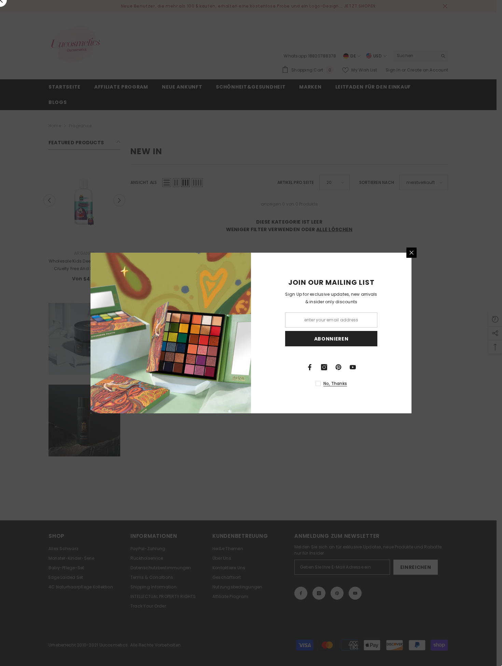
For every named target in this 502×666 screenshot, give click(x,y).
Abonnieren (331, 338)
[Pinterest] (338, 367)
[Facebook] (310, 367)
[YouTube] (353, 367)
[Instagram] (324, 367)
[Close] (411, 253)
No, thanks (335, 383)
